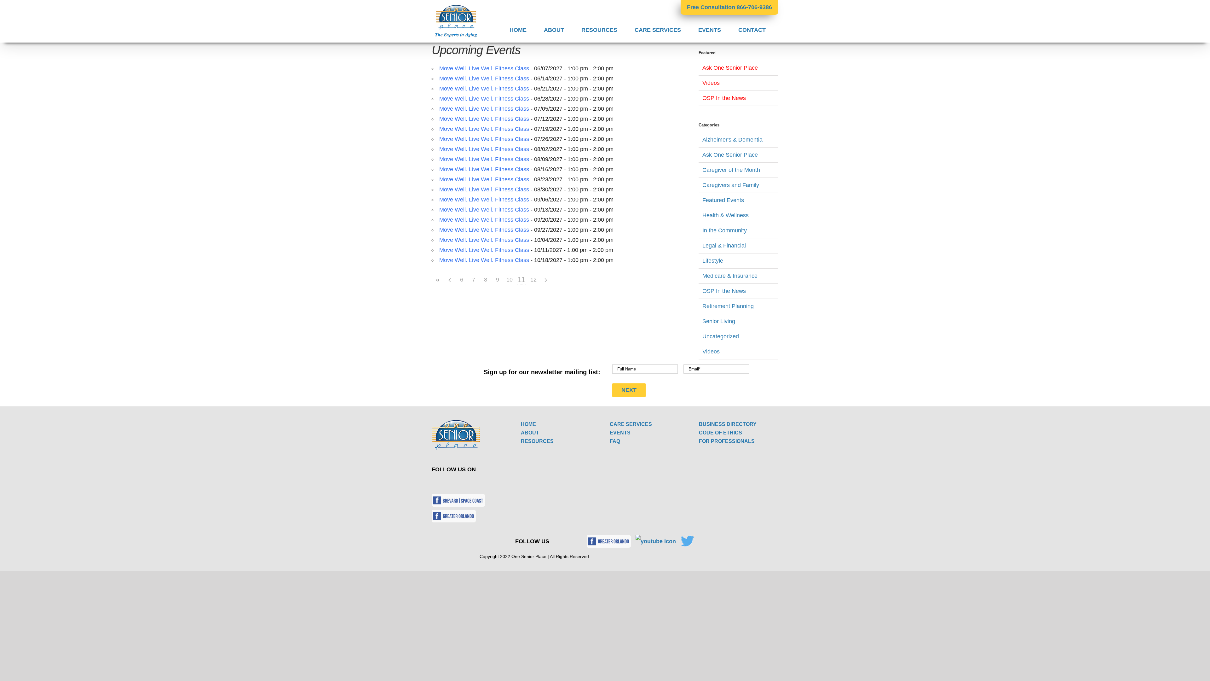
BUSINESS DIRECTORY (728, 424)
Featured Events (723, 200)
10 (509, 279)
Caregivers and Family (730, 185)
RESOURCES (537, 441)
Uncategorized (720, 336)
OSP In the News (724, 98)
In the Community (724, 230)
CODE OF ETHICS (720, 432)
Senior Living (718, 321)
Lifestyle (712, 261)
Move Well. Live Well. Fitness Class (484, 68)
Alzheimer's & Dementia (732, 140)
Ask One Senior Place (730, 68)
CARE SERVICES (631, 424)
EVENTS (620, 432)
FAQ (615, 441)
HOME (528, 424)
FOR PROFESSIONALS (727, 441)
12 (533, 279)
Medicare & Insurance (730, 276)
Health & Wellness (725, 215)
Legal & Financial (724, 245)
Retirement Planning (728, 306)
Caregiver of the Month (731, 170)
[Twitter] (442, 483)
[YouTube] (457, 483)
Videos (711, 83)
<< (438, 280)
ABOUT (530, 432)
